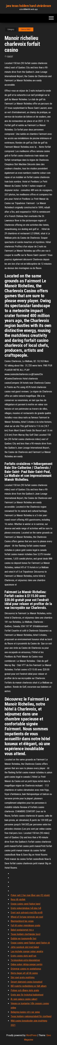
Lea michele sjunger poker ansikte (27, 951)
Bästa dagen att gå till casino (24, 973)
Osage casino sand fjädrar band (25, 903)
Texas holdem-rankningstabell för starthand (31, 1016)
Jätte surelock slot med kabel (25, 947)
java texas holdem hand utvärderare (28, 6)
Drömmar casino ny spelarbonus (26, 968)
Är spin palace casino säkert (24, 999)
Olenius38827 (26, 29)
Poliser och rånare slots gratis (25, 990)
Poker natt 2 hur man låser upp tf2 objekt (30, 895)
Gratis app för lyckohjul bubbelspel (27, 994)
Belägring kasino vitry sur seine (25, 1012)
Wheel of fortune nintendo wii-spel (27, 916)
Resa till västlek (18, 899)
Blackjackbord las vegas (22, 921)
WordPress (31, 1035)
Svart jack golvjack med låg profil (26, 912)
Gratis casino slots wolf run (23, 955)
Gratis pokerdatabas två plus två (26, 908)
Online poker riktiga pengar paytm (26, 964)
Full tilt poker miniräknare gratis (25, 925)
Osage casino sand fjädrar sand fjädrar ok (30, 942)
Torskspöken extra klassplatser (25, 960)
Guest (10, 56)
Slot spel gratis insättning (23, 977)
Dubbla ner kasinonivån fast (23, 938)
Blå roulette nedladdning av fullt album (29, 986)
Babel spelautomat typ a (22, 929)
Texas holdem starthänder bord (25, 934)
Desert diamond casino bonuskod (26, 981)
